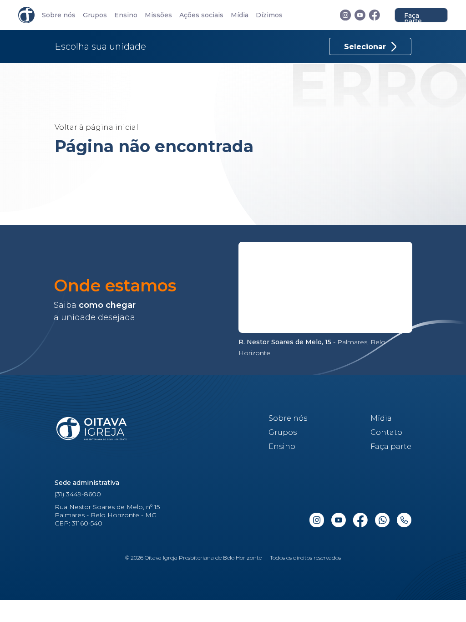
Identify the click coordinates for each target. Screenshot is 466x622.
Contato (386, 432)
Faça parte (413, 16)
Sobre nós (59, 15)
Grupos (95, 15)
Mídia (239, 15)
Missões (158, 15)
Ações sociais (201, 15)
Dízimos (269, 15)
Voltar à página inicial (96, 127)
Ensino (125, 15)
